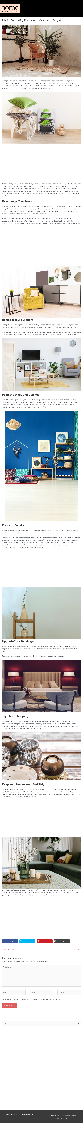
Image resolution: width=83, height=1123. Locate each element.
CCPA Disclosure (54, 1116)
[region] (41, 163)
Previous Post (8, 949)
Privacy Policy (62, 1118)
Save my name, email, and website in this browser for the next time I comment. (32, 999)
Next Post (76, 949)
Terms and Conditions (69, 1116)
